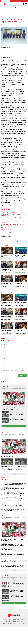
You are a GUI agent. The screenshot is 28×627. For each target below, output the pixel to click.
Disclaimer (8, 621)
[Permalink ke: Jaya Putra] (2, 24)
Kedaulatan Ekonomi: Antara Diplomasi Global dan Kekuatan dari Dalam (13, 218)
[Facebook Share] (14, 241)
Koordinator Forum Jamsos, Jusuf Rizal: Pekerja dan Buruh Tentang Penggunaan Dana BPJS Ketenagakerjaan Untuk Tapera (15, 499)
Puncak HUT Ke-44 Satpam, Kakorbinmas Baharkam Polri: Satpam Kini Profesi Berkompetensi (14, 504)
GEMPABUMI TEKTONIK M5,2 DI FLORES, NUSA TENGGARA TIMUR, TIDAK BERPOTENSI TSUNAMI (17, 413)
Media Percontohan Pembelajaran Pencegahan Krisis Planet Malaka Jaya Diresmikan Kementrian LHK (15, 484)
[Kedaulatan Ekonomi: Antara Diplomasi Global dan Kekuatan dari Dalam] (7, 264)
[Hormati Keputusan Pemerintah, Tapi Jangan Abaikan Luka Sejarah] (21, 264)
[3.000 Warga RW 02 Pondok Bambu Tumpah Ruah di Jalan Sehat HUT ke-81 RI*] (14, 398)
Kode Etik (9, 619)
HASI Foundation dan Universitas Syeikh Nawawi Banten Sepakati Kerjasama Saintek (12, 225)
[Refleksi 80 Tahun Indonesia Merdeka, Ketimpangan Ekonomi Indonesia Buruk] (21, 278)
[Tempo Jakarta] (7, 4)
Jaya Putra (6, 24)
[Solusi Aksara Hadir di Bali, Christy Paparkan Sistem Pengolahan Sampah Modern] (7, 250)
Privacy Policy (16, 619)
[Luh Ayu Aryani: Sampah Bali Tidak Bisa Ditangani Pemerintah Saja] (21, 250)
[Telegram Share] (23, 241)
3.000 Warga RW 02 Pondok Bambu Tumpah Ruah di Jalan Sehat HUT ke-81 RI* (13, 408)
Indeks (4, 619)
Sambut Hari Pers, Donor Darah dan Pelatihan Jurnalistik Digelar (15, 509)
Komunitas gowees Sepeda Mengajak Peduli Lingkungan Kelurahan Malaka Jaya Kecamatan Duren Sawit (14, 494)
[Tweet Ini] (17, 241)
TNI (7, 17)
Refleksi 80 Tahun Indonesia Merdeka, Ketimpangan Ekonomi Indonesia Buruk (13, 228)
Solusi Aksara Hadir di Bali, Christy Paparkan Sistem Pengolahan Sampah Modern (13, 211)
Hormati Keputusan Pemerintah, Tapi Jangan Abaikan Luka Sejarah (14, 221)
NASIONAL (3, 17)
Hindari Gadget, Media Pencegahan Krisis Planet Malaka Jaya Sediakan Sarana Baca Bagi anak (14, 489)
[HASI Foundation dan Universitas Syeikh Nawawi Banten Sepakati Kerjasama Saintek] (7, 278)
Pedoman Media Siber (17, 621)
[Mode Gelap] (24, 4)
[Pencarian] (26, 4)
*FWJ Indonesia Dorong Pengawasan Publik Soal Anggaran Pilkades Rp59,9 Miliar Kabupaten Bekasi (13, 565)
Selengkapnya (13, 426)
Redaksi (23, 619)
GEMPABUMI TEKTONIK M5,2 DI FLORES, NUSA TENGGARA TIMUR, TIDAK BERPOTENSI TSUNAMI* (17, 420)
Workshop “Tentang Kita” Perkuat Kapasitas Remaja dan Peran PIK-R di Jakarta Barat (13, 560)
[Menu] (2, 4)
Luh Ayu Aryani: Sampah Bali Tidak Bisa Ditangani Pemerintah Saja (13, 215)
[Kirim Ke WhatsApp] (26, 241)
